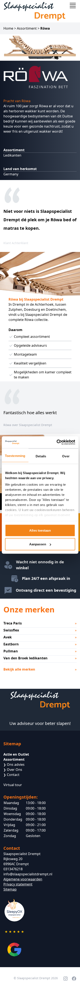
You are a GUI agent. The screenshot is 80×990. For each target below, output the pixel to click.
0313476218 (13, 869)
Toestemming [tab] (15, 455)
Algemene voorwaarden (22, 879)
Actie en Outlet (16, 754)
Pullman (10, 651)
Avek (7, 637)
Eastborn (11, 644)
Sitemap (10, 889)
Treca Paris (12, 623)
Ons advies (14, 764)
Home (8, 28)
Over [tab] (65, 456)
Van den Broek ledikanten (25, 658)
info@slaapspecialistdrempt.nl (27, 874)
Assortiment (27, 28)
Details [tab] (41, 456)
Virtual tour (12, 784)
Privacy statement (17, 884)
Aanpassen (37, 544)
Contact (11, 774)
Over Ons (12, 769)
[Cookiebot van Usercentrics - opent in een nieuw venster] (57, 442)
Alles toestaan (40, 530)
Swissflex (11, 630)
